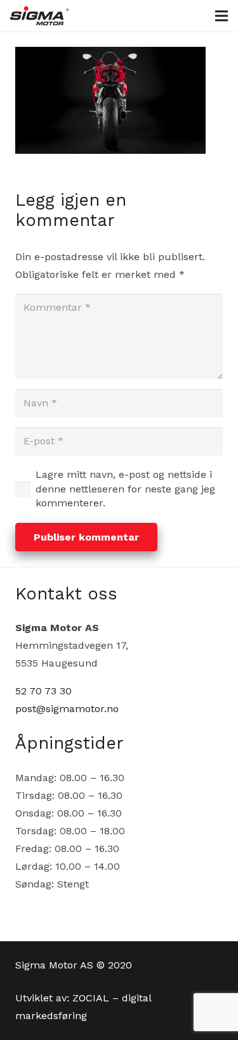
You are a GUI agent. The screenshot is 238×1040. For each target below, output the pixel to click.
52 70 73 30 (43, 691)
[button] (221, 16)
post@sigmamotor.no (67, 709)
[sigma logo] (39, 15)
